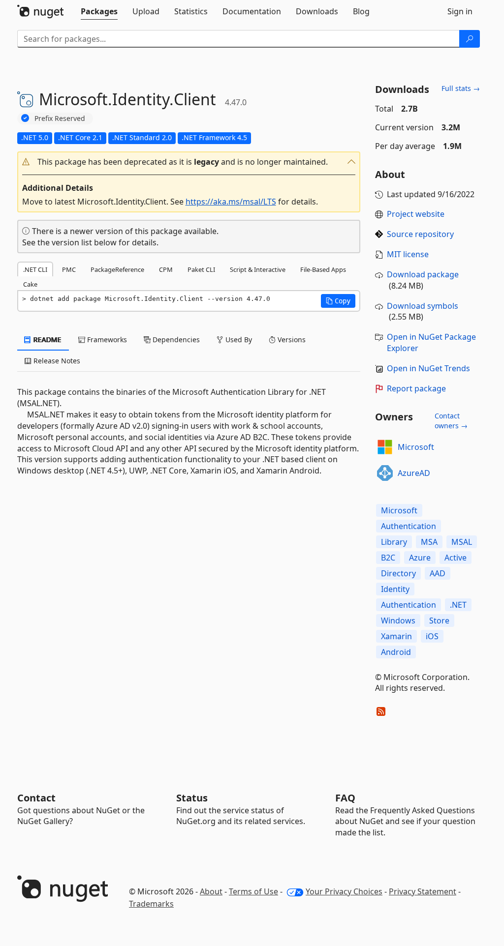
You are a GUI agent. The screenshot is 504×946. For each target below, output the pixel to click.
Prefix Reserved (59, 118)
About (211, 891)
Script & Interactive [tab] (257, 269)
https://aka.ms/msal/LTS (231, 201)
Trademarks (151, 903)
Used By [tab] (237, 339)
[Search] (469, 39)
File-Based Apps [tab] (323, 269)
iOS (432, 636)
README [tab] (47, 339)
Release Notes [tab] (56, 360)
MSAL (461, 541)
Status (192, 797)
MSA (429, 541)
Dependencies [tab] (175, 339)
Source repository (420, 234)
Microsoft (416, 447)
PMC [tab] (69, 269)
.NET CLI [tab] (35, 269)
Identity (395, 589)
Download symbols (422, 305)
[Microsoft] (385, 447)
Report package (416, 388)
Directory (398, 573)
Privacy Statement (422, 891)
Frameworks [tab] (106, 339)
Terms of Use (253, 891)
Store (439, 620)
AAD (437, 573)
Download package (423, 274)
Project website (415, 213)
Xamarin (396, 636)
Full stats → (460, 88)
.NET (458, 604)
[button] (189, 162)
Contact (36, 797)
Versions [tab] (291, 339)
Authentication (408, 526)
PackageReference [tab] (117, 269)
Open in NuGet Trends (428, 368)
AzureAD (414, 473)
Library (394, 541)
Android (396, 652)
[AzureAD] (385, 473)
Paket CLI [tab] (201, 269)
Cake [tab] (30, 284)
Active (455, 557)
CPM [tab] (166, 269)
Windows (398, 620)
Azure (420, 557)
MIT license (408, 254)
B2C (388, 557)
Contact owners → (451, 420)
